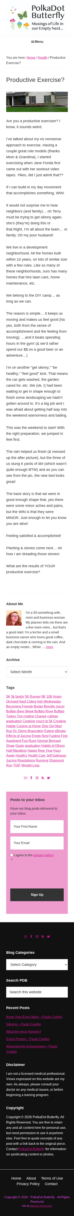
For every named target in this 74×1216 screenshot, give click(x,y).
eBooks (60, 731)
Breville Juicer (54, 706)
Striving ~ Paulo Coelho (23, 1024)
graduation (32, 745)
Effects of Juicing (18, 736)
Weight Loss (30, 765)
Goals (19, 745)
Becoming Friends (19, 706)
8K (44, 696)
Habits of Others (53, 745)
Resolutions (26, 760)
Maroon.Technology (41, 1206)
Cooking (29, 721)
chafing (28, 716)
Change (40, 716)
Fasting (54, 736)
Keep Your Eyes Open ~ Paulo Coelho (34, 1017)
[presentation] (41, 874)
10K (49, 696)
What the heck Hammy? (23, 1031)
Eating (49, 731)
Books (38, 706)
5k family (17, 696)
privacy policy (43, 855)
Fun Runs (29, 740)
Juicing (11, 760)
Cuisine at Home (28, 726)
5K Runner (33, 696)
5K (8, 696)
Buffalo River (43, 711)
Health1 (21, 755)
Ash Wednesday (49, 701)
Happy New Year (40, 750)
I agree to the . (34, 855)
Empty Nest (40, 736)
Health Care (37, 755)
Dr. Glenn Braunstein (28, 731)
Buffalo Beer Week (20, 711)
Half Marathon (16, 750)
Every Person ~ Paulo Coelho (28, 1039)
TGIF (17, 765)
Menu (39, 41)
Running (42, 760)
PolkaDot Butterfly (31, 1149)
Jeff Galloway (56, 755)
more (49, 647)
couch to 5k (44, 721)
